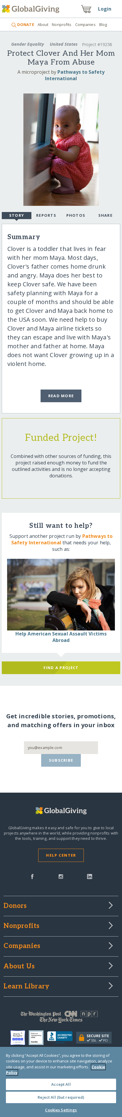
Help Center (61, 855)
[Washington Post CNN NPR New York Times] (61, 1018)
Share (105, 215)
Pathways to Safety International (75, 75)
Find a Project (61, 667)
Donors (15, 906)
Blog (103, 24)
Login (105, 9)
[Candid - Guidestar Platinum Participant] (38, 1037)
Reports (46, 215)
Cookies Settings (61, 1110)
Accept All (60, 1084)
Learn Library (26, 986)
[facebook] (32, 876)
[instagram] (61, 876)
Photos (76, 215)
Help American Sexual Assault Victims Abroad (61, 636)
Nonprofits (61, 24)
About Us (19, 966)
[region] (61, 1082)
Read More (61, 395)
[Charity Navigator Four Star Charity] (19, 1037)
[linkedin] (89, 876)
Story (16, 215)
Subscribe (61, 760)
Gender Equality (27, 44)
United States (64, 44)
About (43, 24)
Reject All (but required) (61, 1097)
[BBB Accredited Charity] (61, 1037)
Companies (85, 24)
